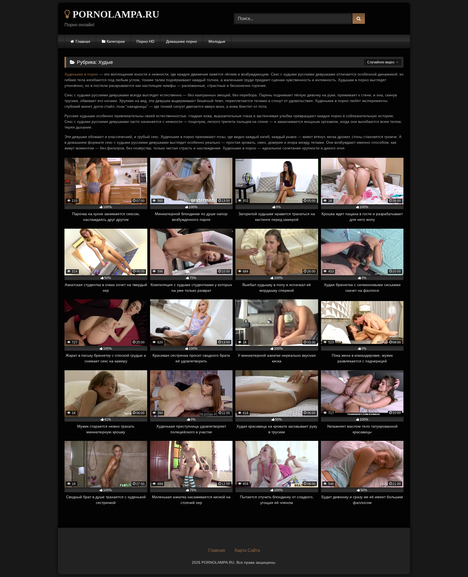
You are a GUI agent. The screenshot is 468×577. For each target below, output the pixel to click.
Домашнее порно (181, 41)
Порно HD (145, 41)
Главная (83, 41)
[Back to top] (451, 561)
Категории (116, 41)
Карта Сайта (247, 550)
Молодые (217, 41)
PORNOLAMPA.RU (114, 14)
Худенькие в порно (81, 74)
